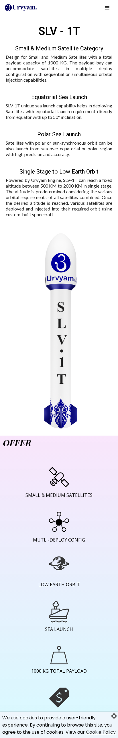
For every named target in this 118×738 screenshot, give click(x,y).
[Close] (114, 716)
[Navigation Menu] (107, 7)
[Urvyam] (21, 7)
